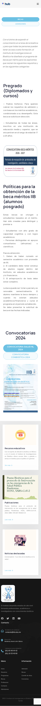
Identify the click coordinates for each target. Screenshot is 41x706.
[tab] (20, 19)
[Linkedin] (13, 618)
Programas (4, 675)
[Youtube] (19, 618)
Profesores (4, 682)
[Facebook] (2, 618)
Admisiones (5, 689)
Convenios (25, 679)
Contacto (4, 686)
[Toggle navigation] (33, 4)
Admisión (25, 669)
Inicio (3, 669)
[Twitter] (8, 618)
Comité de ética (27, 675)
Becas (3, 679)
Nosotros (4, 672)
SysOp (20, 701)
